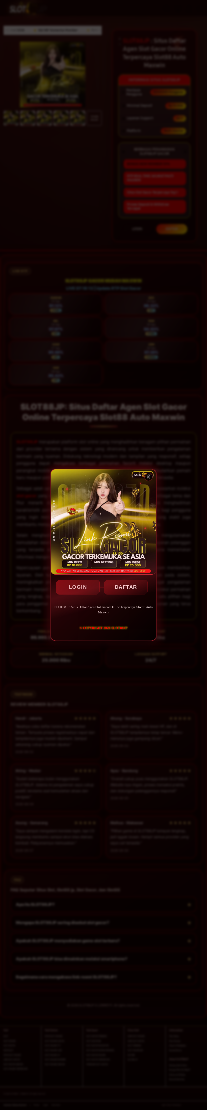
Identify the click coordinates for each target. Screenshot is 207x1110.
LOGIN (78, 587)
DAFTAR (126, 587)
